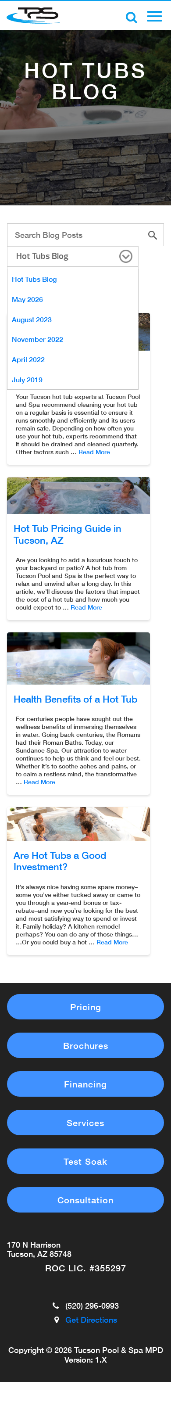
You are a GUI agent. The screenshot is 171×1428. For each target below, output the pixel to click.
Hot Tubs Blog (42, 256)
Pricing (85, 1006)
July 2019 (27, 379)
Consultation (85, 1200)
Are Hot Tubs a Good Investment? (60, 861)
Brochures (85, 1045)
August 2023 (32, 319)
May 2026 (27, 299)
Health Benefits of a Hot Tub (75, 699)
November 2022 (37, 339)
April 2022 (28, 359)
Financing (85, 1084)
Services (85, 1122)
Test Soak (85, 1161)
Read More (94, 452)
